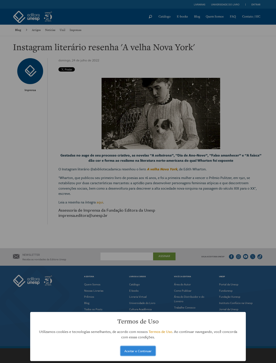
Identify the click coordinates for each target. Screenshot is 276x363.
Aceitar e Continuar (138, 351)
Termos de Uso (160, 331)
